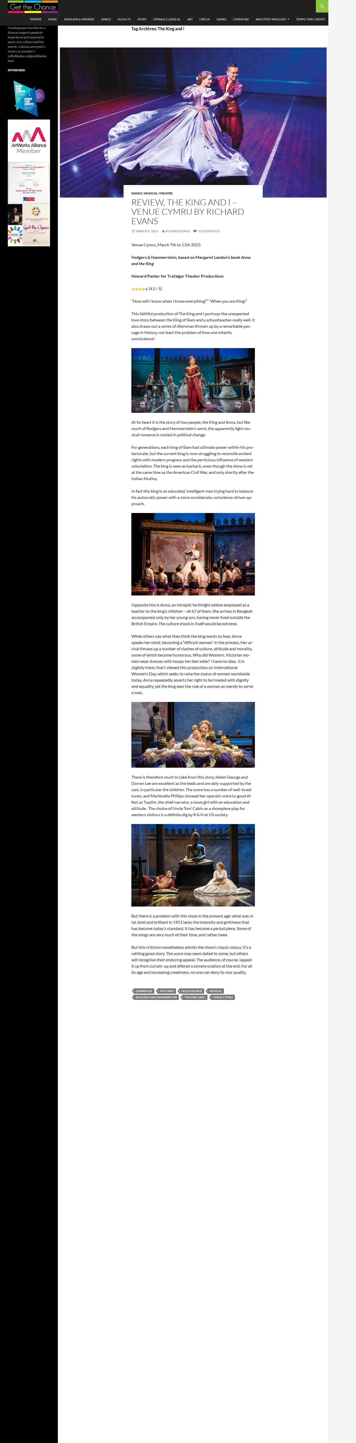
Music (52, 19)
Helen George (191, 991)
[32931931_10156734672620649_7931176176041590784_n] (29, 182)
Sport (141, 19)
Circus (204, 19)
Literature (241, 19)
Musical (151, 193)
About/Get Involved (271, 19)
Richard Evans (177, 231)
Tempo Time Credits (310, 19)
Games (221, 19)
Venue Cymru (223, 997)
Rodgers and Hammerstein (156, 997)
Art (190, 19)
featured (167, 991)
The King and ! (195, 997)
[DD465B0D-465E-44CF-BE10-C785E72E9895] (29, 225)
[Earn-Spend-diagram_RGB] (29, 98)
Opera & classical (167, 19)
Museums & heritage (79, 19)
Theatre (35, 19)
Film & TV (124, 19)
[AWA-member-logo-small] (29, 140)
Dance (106, 19)
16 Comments (209, 231)
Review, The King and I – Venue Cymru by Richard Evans (187, 211)
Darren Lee (144, 991)
